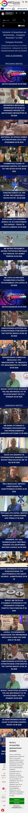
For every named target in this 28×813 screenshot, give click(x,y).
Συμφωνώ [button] (17, 799)
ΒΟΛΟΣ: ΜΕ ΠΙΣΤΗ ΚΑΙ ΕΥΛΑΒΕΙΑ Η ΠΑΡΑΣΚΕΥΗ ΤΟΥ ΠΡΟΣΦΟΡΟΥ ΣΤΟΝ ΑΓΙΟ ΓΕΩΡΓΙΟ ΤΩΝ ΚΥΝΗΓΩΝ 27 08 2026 (14, 605)
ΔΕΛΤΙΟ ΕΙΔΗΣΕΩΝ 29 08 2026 (14, 84)
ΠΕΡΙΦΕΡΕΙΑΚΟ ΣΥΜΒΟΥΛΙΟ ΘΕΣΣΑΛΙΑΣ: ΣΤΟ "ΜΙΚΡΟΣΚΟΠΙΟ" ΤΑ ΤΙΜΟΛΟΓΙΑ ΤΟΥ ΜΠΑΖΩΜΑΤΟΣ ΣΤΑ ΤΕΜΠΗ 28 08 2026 (14, 362)
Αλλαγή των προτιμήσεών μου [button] (17, 806)
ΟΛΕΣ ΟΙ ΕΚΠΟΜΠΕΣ (14, 55)
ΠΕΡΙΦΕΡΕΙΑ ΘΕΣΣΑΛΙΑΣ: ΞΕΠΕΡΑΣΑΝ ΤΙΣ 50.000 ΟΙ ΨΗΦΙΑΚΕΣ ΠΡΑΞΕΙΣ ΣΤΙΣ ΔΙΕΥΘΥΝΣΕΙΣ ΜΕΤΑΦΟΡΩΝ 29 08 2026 (14, 110)
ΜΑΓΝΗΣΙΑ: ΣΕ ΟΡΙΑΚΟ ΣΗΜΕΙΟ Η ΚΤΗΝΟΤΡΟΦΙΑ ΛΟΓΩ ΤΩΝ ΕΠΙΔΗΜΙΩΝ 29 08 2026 (14, 139)
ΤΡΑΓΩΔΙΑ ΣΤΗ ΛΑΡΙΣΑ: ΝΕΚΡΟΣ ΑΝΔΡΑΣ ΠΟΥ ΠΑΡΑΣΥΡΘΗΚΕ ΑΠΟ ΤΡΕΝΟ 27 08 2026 (14, 515)
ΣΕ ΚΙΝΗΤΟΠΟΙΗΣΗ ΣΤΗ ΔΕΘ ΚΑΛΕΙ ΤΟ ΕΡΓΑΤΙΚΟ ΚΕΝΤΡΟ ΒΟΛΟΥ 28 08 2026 (14, 722)
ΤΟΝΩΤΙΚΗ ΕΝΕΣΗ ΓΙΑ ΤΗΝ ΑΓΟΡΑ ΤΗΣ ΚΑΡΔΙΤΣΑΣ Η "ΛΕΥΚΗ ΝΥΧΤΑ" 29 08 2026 (14, 195)
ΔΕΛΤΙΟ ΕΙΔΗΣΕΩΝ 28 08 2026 (14, 307)
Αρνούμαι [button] (16, 802)
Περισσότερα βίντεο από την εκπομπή (14, 50)
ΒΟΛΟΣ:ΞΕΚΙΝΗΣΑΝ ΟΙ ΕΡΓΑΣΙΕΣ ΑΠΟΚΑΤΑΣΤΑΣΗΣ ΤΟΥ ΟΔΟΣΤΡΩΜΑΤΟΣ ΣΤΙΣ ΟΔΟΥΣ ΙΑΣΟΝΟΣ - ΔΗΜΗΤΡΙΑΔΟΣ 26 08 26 (14, 574)
